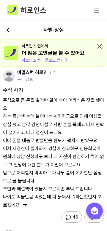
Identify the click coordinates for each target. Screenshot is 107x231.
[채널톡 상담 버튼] (94, 211)
